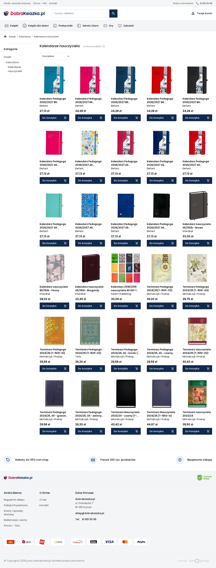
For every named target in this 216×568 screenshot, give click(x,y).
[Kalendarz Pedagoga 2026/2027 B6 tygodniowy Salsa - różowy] (90, 80)
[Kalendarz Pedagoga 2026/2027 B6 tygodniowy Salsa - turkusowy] (54, 80)
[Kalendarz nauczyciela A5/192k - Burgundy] (90, 268)
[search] (113, 13)
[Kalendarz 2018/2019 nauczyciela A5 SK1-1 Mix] (126, 268)
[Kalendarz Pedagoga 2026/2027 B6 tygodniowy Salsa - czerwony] (162, 80)
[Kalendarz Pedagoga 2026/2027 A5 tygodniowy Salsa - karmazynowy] (126, 143)
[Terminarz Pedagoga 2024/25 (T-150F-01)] (54, 331)
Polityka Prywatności (16, 505)
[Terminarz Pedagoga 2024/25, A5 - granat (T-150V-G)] (54, 393)
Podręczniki (65, 25)
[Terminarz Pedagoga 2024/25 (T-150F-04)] (197, 268)
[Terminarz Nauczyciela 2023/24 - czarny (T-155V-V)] (126, 393)
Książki (14, 25)
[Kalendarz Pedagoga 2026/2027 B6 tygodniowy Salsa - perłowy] (126, 80)
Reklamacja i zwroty (15, 520)
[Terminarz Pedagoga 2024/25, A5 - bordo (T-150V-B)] (126, 331)
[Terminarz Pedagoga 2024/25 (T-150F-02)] (90, 331)
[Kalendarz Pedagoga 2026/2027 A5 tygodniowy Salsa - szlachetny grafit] (162, 205)
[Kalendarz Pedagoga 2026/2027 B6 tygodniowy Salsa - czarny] (197, 80)
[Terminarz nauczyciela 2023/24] (197, 393)
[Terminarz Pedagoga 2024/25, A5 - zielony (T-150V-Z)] (90, 393)
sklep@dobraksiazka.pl (89, 513)
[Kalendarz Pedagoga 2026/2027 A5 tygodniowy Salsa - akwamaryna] (54, 205)
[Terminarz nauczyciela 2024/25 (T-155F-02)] (197, 331)
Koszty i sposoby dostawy (17, 3)
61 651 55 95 (206, 3)
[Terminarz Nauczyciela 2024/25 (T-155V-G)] (162, 393)
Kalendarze (12, 62)
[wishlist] (63, 89)
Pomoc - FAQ (40, 3)
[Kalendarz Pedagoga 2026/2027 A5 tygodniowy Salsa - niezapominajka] (90, 205)
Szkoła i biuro (91, 25)
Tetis (78, 356)
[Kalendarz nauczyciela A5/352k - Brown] (197, 205)
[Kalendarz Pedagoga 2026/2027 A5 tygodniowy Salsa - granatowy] (162, 143)
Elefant (44, 105)
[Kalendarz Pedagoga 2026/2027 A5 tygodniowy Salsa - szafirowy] (126, 205)
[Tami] (24, 13)
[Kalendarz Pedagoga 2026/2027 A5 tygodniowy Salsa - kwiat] (90, 143)
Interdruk (188, 231)
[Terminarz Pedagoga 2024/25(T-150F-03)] (162, 268)
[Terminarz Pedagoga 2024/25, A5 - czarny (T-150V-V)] (162, 331)
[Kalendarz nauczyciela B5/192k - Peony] (54, 268)
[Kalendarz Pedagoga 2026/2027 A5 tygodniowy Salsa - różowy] (54, 143)
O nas (42, 499)
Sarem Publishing (121, 294)
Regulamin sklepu (14, 499)
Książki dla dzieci (38, 25)
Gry (111, 25)
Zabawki (128, 25)
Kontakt (53, 3)
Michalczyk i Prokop (158, 294)
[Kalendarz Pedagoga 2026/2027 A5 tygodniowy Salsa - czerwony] (197, 143)
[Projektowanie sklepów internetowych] (193, 560)
